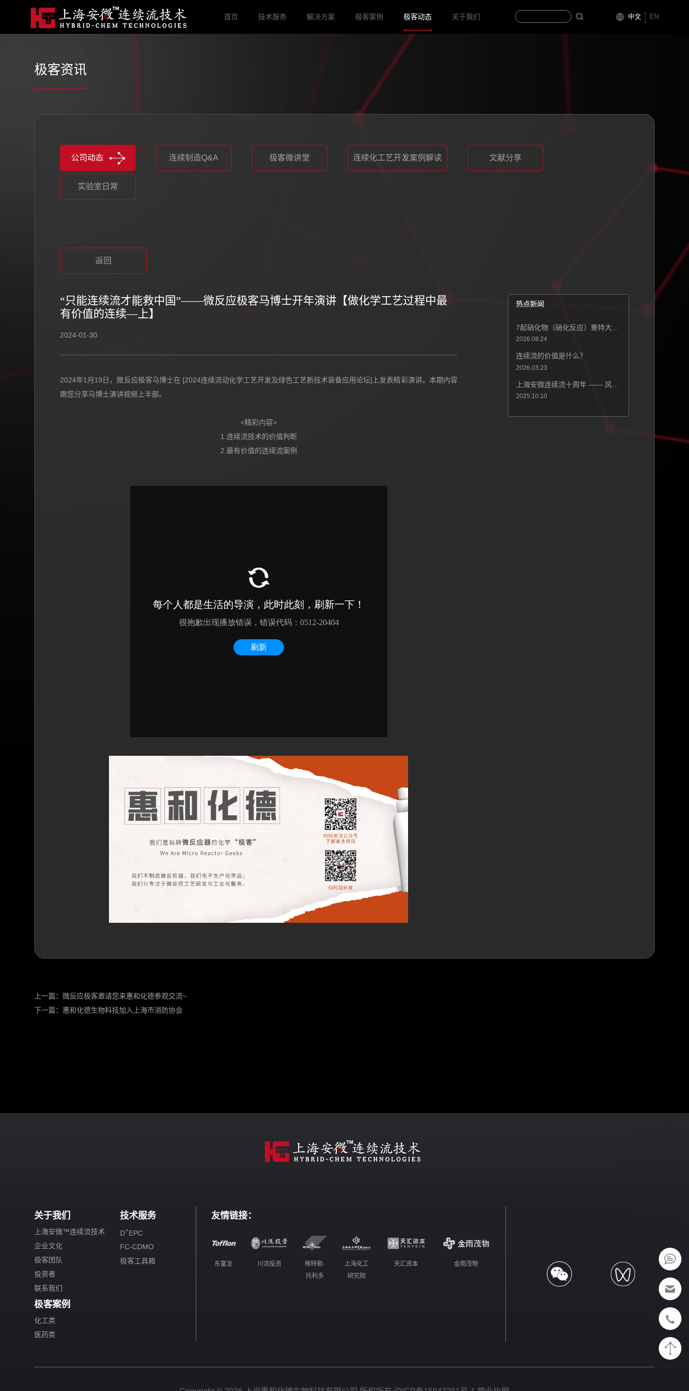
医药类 (44, 1334)
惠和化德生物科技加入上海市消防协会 (123, 1010)
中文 (634, 16)
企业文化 (48, 1246)
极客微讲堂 (289, 157)
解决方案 (321, 17)
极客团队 (48, 1260)
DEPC (131, 1232)
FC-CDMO (137, 1247)
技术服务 (272, 17)
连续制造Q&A (193, 157)
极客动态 (418, 17)
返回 (103, 260)
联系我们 (48, 1288)
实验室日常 (98, 186)
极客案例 (369, 17)
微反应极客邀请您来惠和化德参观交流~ (125, 996)
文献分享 (505, 157)
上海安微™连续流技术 (69, 1232)
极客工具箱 (137, 1261)
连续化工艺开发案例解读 (397, 157)
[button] (253, 235)
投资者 (44, 1274)
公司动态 (87, 157)
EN (654, 16)
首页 (231, 17)
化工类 (44, 1320)
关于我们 (466, 17)
